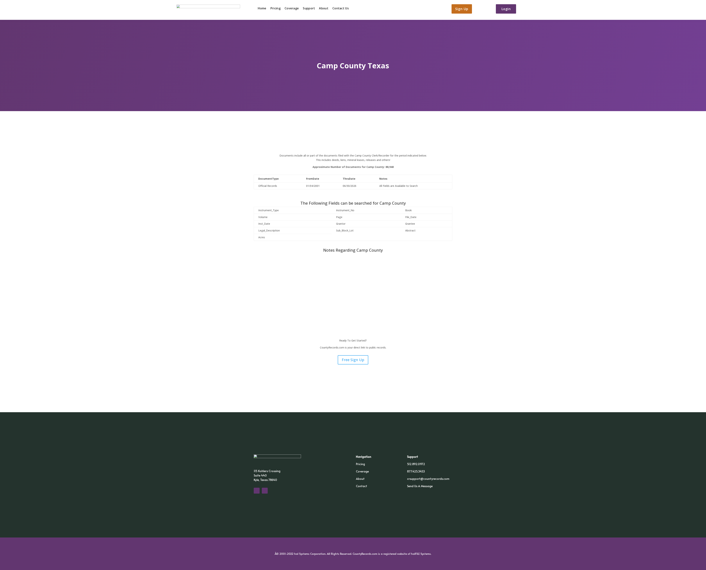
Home (262, 8)
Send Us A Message (420, 486)
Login (506, 9)
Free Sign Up (353, 359)
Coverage (292, 8)
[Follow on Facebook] (257, 491)
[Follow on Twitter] (265, 491)
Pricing (275, 8)
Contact (361, 486)
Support (309, 8)
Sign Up (461, 9)
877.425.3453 (416, 471)
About (323, 8)
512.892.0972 (416, 464)
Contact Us (340, 8)
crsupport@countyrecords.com (428, 479)
